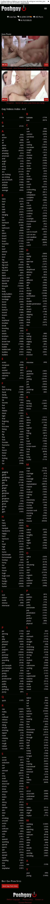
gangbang (12, 477)
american (12, 156)
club (37, 182)
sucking (37, 668)
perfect (37, 618)
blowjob (12, 286)
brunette (12, 344)
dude (37, 322)
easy (37, 333)
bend (12, 254)
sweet (37, 689)
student (37, 660)
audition (12, 187)
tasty (37, 708)
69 (12, 126)
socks (12, 823)
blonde (12, 283)
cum (37, 229)
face (12, 387)
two (37, 782)
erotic (12, 362)
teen (37, 721)
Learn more (25, 3)
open (37, 570)
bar (12, 217)
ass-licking (12, 177)
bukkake (37, 117)
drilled (37, 312)
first (12, 424)
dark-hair (37, 261)
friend (12, 453)
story (37, 639)
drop (37, 320)
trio (37, 774)
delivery (37, 272)
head (12, 544)
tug (37, 777)
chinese (37, 155)
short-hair (12, 784)
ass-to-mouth (12, 180)
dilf (37, 285)
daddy (37, 256)
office (37, 557)
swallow (37, 681)
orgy (37, 578)
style (37, 663)
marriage (37, 473)
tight (37, 745)
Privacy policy (28, 899)
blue (12, 289)
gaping (12, 480)
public (12, 684)
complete (37, 197)
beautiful (12, 244)
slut (12, 815)
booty (12, 307)
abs (12, 135)
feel (12, 405)
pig (12, 636)
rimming (12, 730)
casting (37, 145)
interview (37, 362)
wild (37, 845)
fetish (12, 413)
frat (12, 447)
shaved (12, 781)
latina (37, 420)
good (12, 496)
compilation (37, 195)
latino (37, 422)
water (37, 832)
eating (37, 336)
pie (12, 631)
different (37, 280)
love (37, 452)
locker (37, 444)
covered (37, 211)
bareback (12, 223)
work (37, 850)
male (37, 468)
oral (37, 572)
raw (12, 709)
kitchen (37, 406)
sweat (37, 686)
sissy (12, 794)
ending (37, 349)
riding (12, 725)
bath (12, 225)
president (12, 671)
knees (37, 409)
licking (37, 433)
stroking (37, 652)
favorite (12, 403)
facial (12, 392)
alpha (12, 148)
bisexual (12, 270)
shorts (12, 786)
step (12, 865)
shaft (12, 778)
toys (37, 761)
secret (12, 760)
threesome (37, 729)
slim (12, 810)
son (12, 836)
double (37, 301)
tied (37, 743)
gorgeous (12, 498)
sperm (12, 847)
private (12, 676)
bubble (12, 347)
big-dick (12, 267)
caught (37, 150)
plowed (12, 644)
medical (37, 492)
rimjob (12, 727)
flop (12, 437)
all (12, 143)
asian (12, 169)
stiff (37, 634)
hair (12, 520)
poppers (12, 649)
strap (37, 644)
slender (12, 807)
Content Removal (25, 902)
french (12, 450)
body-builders (12, 294)
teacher (37, 714)
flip (12, 434)
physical (37, 623)
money (37, 505)
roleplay (12, 738)
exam (12, 368)
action (12, 137)
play (12, 639)
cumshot (37, 240)
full (12, 461)
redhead (12, 717)
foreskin (12, 442)
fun (12, 463)
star (12, 863)
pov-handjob (12, 668)
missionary (37, 500)
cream (37, 216)
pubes (12, 681)
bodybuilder (12, 296)
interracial (12, 605)
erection (37, 355)
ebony (37, 339)
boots (12, 304)
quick (12, 700)
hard (12, 536)
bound (12, 312)
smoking (12, 818)
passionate (37, 607)
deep (37, 267)
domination (37, 296)
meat (37, 489)
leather (37, 428)
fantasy (12, 397)
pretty (12, 673)
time (37, 748)
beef (12, 249)
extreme (12, 375)
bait (12, 207)
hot (12, 565)
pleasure (12, 642)
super (37, 673)
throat (37, 735)
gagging (12, 472)
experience (12, 373)
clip (37, 174)
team (37, 716)
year (37, 873)
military (37, 494)
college (37, 192)
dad (37, 254)
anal (12, 158)
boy (12, 318)
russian (12, 749)
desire (37, 275)
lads (37, 417)
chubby (37, 158)
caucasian (37, 147)
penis (37, 615)
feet (12, 408)
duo (37, 325)
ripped (12, 733)
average (12, 190)
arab (12, 164)
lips (37, 436)
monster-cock (37, 510)
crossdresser (37, 221)
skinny (12, 802)
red (12, 714)
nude (37, 548)
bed (12, 246)
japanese (37, 374)
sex (12, 773)
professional (12, 679)
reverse (12, 722)
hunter (12, 586)
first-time (12, 426)
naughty (37, 535)
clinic (37, 171)
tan (37, 706)
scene (12, 757)
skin (12, 799)
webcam (37, 834)
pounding (12, 660)
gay (12, 483)
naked (37, 529)
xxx (37, 864)
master (37, 481)
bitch (12, 273)
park (37, 602)
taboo (37, 698)
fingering (12, 421)
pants (37, 600)
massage (37, 479)
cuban (37, 226)
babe (12, 199)
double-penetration (37, 304)
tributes (37, 769)
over (37, 586)
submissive (37, 665)
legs (37, 430)
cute (37, 242)
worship (37, 853)
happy (12, 533)
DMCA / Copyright (13, 899)
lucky (37, 457)
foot (12, 440)
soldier (12, 831)
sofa (12, 826)
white (37, 840)
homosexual (12, 557)
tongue (37, 756)
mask (37, 476)
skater (12, 797)
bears (12, 241)
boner (12, 302)
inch (12, 595)
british (12, 333)
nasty (37, 532)
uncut (37, 791)
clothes (37, 179)
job (37, 384)
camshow (37, 137)
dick (37, 277)
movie (37, 518)
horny (12, 562)
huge (12, 573)
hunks (12, 584)
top (37, 758)
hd (12, 541)
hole (12, 549)
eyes (12, 378)
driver (37, 317)
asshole (12, 182)
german (12, 485)
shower (12, 792)
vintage (37, 810)
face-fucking (12, 389)
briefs (12, 331)
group (12, 506)
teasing (37, 719)
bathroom (12, 228)
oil (37, 559)
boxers (12, 315)
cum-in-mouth (37, 232)
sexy (12, 776)
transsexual (37, 766)
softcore (12, 829)
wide (37, 842)
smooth (12, 821)
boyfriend (12, 320)
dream (37, 309)
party (37, 605)
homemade (12, 555)
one (37, 567)
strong (37, 655)
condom (37, 200)
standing (12, 860)
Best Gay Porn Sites (10, 886)
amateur (12, 151)
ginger (12, 488)
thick (37, 727)
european (12, 365)
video (37, 807)
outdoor (37, 580)
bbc (12, 230)
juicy (37, 392)
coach (37, 184)
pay (37, 610)
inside (12, 600)
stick (37, 631)
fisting (12, 429)
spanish (12, 839)
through (37, 737)
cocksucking (37, 189)
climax (37, 168)
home (12, 552)
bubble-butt (12, 349)
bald (12, 209)
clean (37, 166)
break (12, 326)
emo (37, 347)
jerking (37, 379)
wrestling (37, 856)
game (12, 475)
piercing (12, 634)
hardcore (12, 539)
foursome (12, 445)
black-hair (12, 281)
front (12, 455)
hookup (12, 560)
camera (37, 134)
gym (12, 512)
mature (37, 487)
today (37, 751)
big (12, 259)
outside (37, 583)
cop (37, 203)
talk (37, 700)
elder (37, 344)
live (37, 438)
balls (12, 212)
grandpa (12, 501)
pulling (12, 686)
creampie (37, 219)
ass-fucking (12, 174)
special (12, 844)
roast (12, 735)
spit (12, 850)
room (12, 741)
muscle (37, 521)
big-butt (12, 262)
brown (12, 339)
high (12, 547)
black (12, 275)
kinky (37, 401)
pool (12, 647)
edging (37, 341)
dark (37, 259)
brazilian (12, 323)
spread (12, 855)
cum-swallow (37, 237)
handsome (12, 531)
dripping (37, 314)
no (37, 545)
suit (37, 671)
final (12, 418)
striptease (37, 649)
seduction (12, 762)
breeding (12, 328)
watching (37, 829)
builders (12, 355)
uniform (37, 799)
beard (12, 238)
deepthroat (37, 269)
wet (37, 837)
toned (37, 753)
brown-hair (12, 341)
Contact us (39, 899)
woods (37, 848)
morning (37, 513)
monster (37, 508)
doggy (37, 293)
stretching (37, 647)
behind (12, 252)
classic (37, 163)
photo (37, 621)
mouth (37, 516)
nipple (37, 543)
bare (12, 220)
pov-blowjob (12, 665)
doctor (37, 291)
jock (37, 387)
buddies (12, 352)
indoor (12, 597)
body (12, 291)
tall (37, 703)
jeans (37, 376)
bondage (12, 299)
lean (37, 425)
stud (37, 657)
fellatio (12, 411)
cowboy (37, 213)
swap (37, 684)
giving (12, 490)
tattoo (37, 711)
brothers (12, 336)
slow (12, 813)
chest (37, 152)
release (12, 720)
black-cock (12, 278)
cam (37, 131)
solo (12, 834)
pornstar (12, 655)
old (37, 562)
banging (12, 215)
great (12, 504)
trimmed (37, 772)
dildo (37, 283)
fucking (12, 458)
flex (12, 432)
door (37, 298)
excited (12, 370)
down (37, 306)
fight (12, 416)
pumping (12, 689)
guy (12, 509)
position (12, 657)
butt (37, 120)
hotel (12, 568)
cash (37, 142)
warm (37, 827)
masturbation (37, 484)
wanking (37, 824)
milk (37, 497)
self (12, 768)
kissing (37, 403)
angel (12, 161)
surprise (37, 679)
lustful (37, 459)
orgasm (37, 575)
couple (37, 208)
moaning (37, 502)
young (37, 875)
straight (37, 642)
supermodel (37, 676)
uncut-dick (37, 793)
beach (12, 236)
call (37, 129)
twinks (37, 780)
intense (12, 603)
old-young (37, 565)
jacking (37, 371)
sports (12, 852)
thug (37, 740)
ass (12, 172)
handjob (12, 528)
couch (37, 205)
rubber (12, 746)
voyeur (37, 815)
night (37, 540)
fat (12, 400)
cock (37, 187)
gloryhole (12, 493)
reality (12, 712)
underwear (37, 796)
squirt (12, 858)
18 (12, 117)
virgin (37, 813)
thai (37, 724)
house (12, 570)
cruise (37, 224)
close (37, 176)
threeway (37, 732)
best (12, 257)
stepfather (12, 868)
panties (37, 597)
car (37, 139)
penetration (37, 613)
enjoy (37, 352)
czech (37, 245)
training (37, 764)
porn (12, 652)
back (12, 201)
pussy (12, 692)
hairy (12, 523)
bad (12, 204)
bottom (12, 310)
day (37, 264)
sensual (12, 770)
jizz (37, 381)
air (12, 140)
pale (37, 594)
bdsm (12, 233)
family (12, 395)
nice (37, 537)
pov (12, 663)
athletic (12, 185)
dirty (37, 288)
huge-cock (12, 576)
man (37, 471)
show (12, 789)
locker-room (37, 446)
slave (12, 805)
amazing (12, 153)
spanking (12, 842)
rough (12, 743)
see (12, 765)
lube (37, 454)
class (37, 160)
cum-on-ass (37, 234)
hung (12, 578)
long (37, 449)
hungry (12, 581)
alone (12, 145)
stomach (37, 636)
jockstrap (37, 389)
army (12, 166)
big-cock (12, 265)
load (37, 441)
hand (12, 525)
